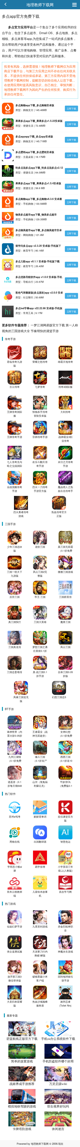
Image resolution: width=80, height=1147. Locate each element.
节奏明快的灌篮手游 (45, 331)
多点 (11, 27)
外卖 (8, 56)
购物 (33, 50)
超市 (33, 33)
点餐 (73, 50)
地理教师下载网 (40, 4)
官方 (17, 27)
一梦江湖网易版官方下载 (48, 325)
